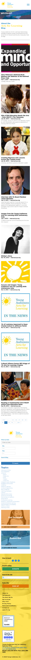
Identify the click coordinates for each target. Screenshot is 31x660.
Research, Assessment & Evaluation (10, 501)
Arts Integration (5, 471)
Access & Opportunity (7, 488)
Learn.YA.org (6, 610)
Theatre (5, 479)
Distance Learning (6, 486)
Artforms (3, 473)
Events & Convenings (6, 495)
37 (20, 420)
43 (12, 422)
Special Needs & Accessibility (8, 504)
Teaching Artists (5, 507)
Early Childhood (5, 489)
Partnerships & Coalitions (7, 497)
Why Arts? (5, 601)
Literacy (3, 492)
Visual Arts (6, 480)
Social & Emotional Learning (8, 503)
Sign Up (15, 586)
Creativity (3, 485)
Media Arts (6, 476)
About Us (5, 593)
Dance (4, 474)
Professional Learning (6, 500)
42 (9, 422)
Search (16, 463)
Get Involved (6, 599)
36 (16, 420)
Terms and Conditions (9, 605)
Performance (4, 498)
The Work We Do (7, 597)
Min (3, 446)
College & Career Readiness (8, 482)
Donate (15, 569)
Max (3, 450)
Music (4, 477)
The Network (6, 595)
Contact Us (5, 607)
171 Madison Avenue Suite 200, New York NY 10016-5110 (14, 648)
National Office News (6, 494)
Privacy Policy (6, 603)
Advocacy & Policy (6, 470)
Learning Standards (6, 491)
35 (13, 420)
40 (3, 422)
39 (26, 420)
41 (6, 423)
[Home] (7, 5)
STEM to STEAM (5, 506)
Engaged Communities (7, 483)
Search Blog (4, 457)
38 (23, 420)
